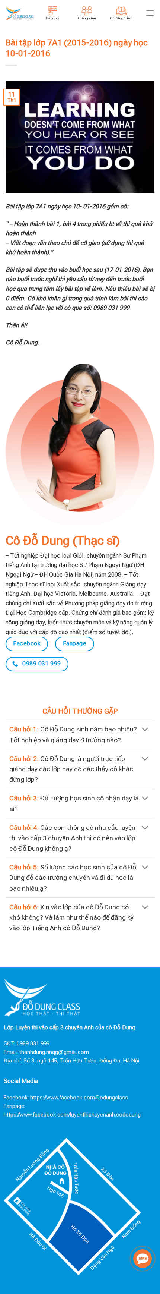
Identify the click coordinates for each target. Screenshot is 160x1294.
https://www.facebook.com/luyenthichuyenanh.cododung (72, 1115)
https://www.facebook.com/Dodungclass (79, 1098)
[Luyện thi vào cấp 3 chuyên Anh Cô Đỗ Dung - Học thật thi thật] (19, 13)
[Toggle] (145, 730)
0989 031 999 (33, 1043)
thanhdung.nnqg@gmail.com (54, 1052)
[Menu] (149, 13)
